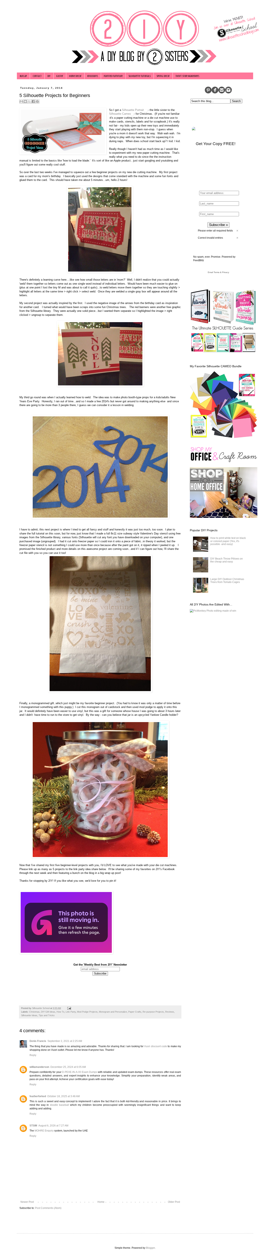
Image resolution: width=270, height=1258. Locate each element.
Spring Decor (163, 76)
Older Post (174, 1201)
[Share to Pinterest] (37, 101)
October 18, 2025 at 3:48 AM (63, 1096)
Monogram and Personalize (113, 1011)
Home (100, 1201)
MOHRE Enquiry (44, 1130)
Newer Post (27, 1201)
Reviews (169, 1011)
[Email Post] (68, 1008)
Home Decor (75, 76)
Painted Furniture (113, 76)
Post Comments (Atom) (48, 1208)
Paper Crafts (134, 1011)
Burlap (23, 76)
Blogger (150, 1247)
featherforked (38, 1096)
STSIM (33, 1125)
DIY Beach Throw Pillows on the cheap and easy (226, 560)
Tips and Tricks (47, 1015)
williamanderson (39, 1067)
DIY (48, 76)
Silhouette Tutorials (139, 76)
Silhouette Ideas (29, 1015)
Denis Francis (38, 1041)
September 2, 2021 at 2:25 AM (64, 1041)
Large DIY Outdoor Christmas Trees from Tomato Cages (227, 581)
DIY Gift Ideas (48, 1011)
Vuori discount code (155, 1046)
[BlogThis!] (25, 101)
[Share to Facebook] (33, 101)
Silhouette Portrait (133, 110)
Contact (37, 76)
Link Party (71, 1011)
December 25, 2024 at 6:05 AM (68, 1067)
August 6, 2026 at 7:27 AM (53, 1125)
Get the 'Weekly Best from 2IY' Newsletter (100, 964)
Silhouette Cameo (120, 113)
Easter (59, 76)
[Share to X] (29, 101)
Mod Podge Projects (87, 1011)
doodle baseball (59, 1104)
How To (60, 1011)
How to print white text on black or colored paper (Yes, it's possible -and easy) (228, 541)
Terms (216, 272)
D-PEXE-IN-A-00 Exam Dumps (79, 1072)
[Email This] (21, 101)
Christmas (34, 1011)
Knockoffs (92, 76)
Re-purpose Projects (153, 1011)
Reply (33, 1055)
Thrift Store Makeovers (187, 76)
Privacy (225, 272)
